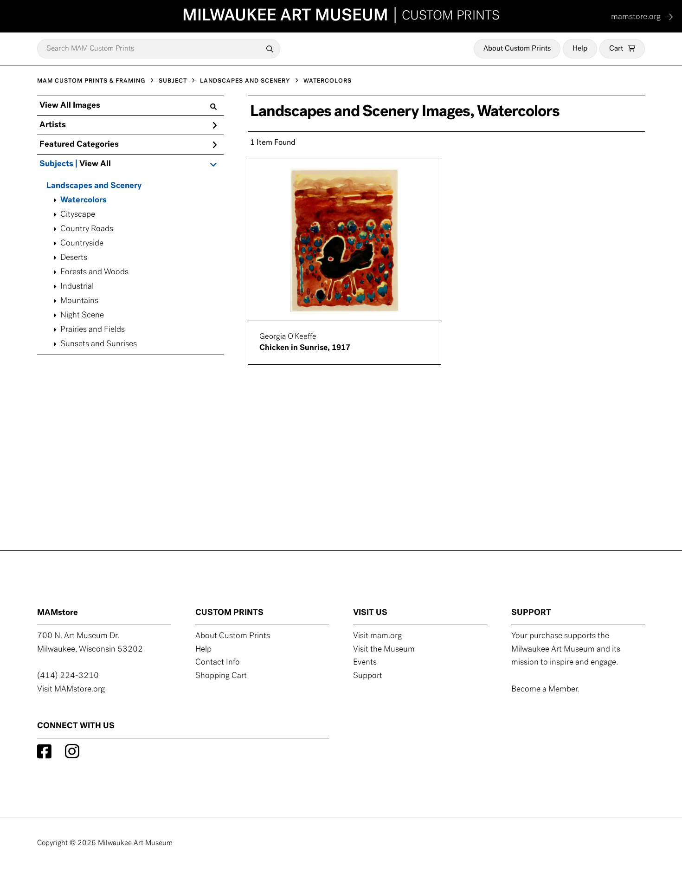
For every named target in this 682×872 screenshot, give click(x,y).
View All (95, 164)
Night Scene (82, 315)
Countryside (81, 243)
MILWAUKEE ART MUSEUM (341, 16)
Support (367, 676)
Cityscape (77, 215)
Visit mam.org (377, 636)
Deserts (73, 258)
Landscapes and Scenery (94, 186)
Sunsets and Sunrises (98, 344)
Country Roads (86, 229)
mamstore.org (636, 17)
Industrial (77, 287)
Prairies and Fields (92, 330)
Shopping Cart (221, 676)
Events (365, 663)
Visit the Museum (384, 650)
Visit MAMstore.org (71, 689)
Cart (616, 48)
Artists (52, 125)
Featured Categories (79, 145)
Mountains (79, 301)
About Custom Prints (517, 48)
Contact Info (217, 663)
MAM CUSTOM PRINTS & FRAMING (91, 81)
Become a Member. (545, 689)
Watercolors (83, 200)
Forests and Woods (94, 272)
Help (580, 48)
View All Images (69, 106)
